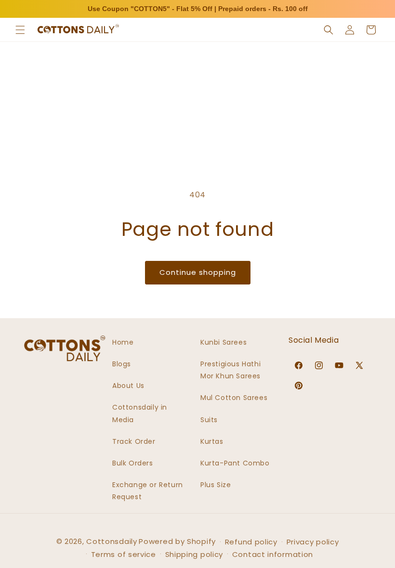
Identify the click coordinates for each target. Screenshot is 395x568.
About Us (128, 385)
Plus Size (215, 485)
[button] (20, 29)
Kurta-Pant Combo (235, 463)
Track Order (134, 441)
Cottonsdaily (111, 541)
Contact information (272, 554)
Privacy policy (313, 542)
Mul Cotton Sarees (233, 397)
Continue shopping (197, 272)
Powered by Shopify (177, 541)
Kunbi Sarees (223, 342)
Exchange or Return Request (147, 491)
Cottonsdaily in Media (139, 413)
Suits (209, 420)
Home (122, 342)
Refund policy (251, 542)
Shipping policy (194, 554)
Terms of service (123, 554)
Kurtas (212, 441)
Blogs (121, 364)
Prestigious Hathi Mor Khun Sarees (230, 370)
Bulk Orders (132, 463)
